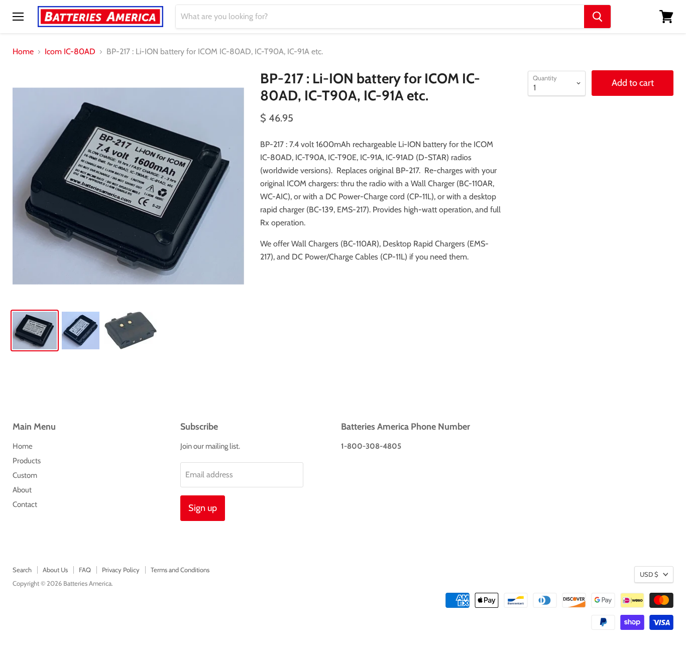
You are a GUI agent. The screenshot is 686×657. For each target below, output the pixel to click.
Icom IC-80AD (70, 51)
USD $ (649, 574)
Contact (25, 504)
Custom (25, 475)
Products (27, 460)
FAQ (85, 570)
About (22, 489)
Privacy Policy (121, 570)
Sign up (202, 507)
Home (23, 51)
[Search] (597, 16)
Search (22, 570)
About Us (55, 570)
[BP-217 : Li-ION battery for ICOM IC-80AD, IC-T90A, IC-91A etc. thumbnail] (35, 330)
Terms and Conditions (180, 570)
